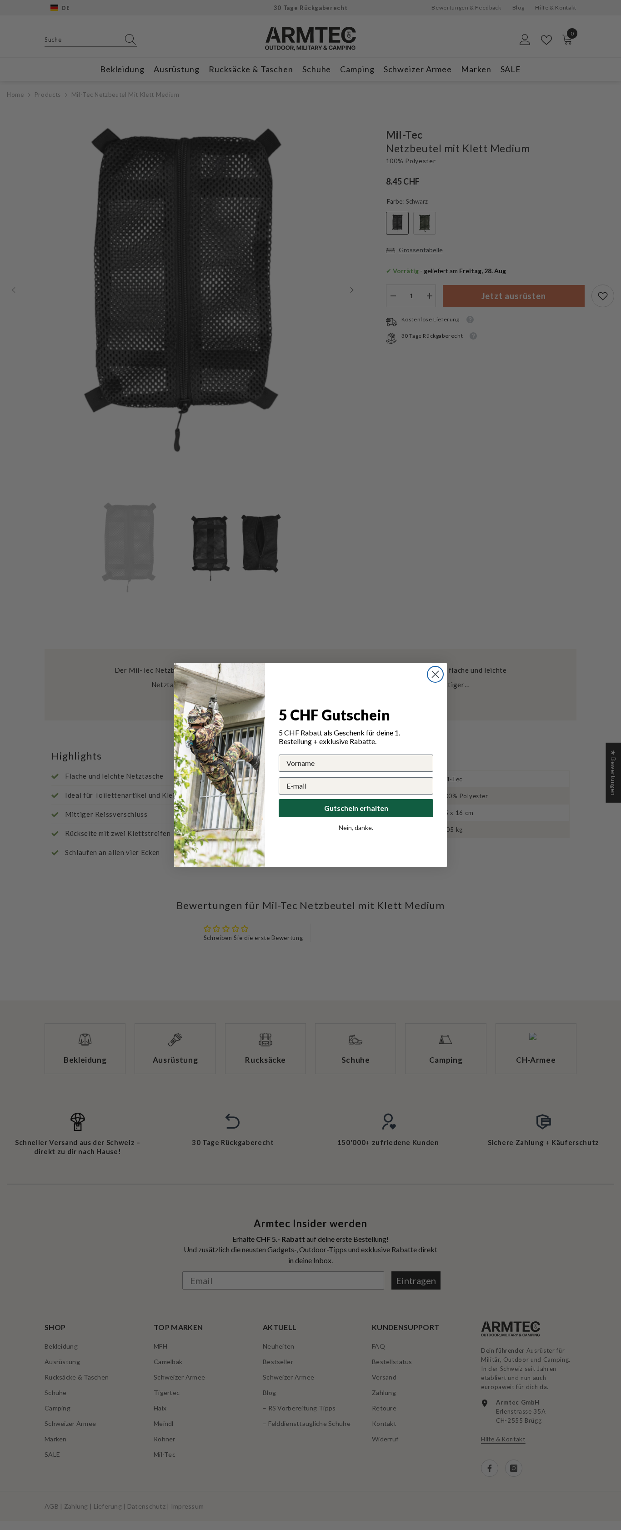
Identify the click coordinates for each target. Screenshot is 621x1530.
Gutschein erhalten (356, 808)
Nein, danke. (356, 827)
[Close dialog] (435, 674)
